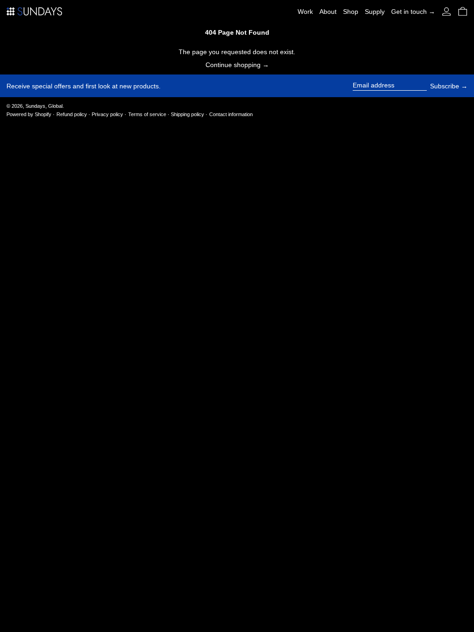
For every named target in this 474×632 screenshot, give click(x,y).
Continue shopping (233, 65)
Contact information (231, 114)
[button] (463, 11)
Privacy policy (107, 114)
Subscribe (444, 86)
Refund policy (71, 114)
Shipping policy (187, 114)
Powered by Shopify (28, 114)
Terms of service (147, 114)
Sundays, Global (43, 106)
